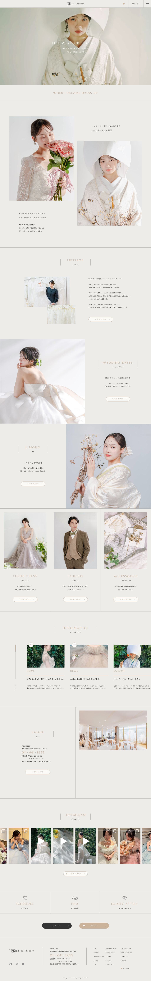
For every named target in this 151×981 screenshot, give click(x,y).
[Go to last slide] (15, 685)
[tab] (15, 648)
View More (100, 319)
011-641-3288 (33, 752)
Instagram (75, 874)
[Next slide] (16, 689)
